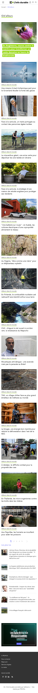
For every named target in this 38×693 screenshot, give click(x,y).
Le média (4, 667)
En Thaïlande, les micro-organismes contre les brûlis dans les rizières (19, 499)
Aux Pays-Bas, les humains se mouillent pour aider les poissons (17, 533)
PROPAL (22, 689)
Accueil (3, 7)
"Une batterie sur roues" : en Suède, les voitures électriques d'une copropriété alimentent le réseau (18, 227)
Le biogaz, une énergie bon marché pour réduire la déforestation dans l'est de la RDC (18, 431)
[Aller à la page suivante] (27, 541)
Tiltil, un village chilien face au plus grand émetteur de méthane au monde (18, 396)
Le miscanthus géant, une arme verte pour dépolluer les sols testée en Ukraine (18, 156)
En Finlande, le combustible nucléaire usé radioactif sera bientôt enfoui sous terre (18, 295)
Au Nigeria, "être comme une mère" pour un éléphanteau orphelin (18, 262)
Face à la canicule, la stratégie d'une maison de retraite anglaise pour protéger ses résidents (18, 191)
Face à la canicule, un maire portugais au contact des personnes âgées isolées (18, 123)
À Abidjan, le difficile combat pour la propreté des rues (16, 466)
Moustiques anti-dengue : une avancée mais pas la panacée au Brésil (17, 363)
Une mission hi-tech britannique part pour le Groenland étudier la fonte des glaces (18, 89)
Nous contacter (5, 659)
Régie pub (4, 662)
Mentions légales (6, 664)
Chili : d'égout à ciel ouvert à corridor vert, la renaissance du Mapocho (17, 329)
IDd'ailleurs (11, 7)
